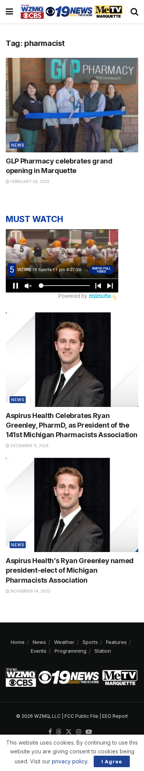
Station (102, 651)
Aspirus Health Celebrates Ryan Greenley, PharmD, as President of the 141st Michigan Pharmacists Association (71, 425)
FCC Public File (81, 716)
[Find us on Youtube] (89, 732)
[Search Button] (134, 11)
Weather (64, 642)
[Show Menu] (9, 11)
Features (116, 642)
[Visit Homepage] (72, 11)
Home (18, 642)
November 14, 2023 (29, 591)
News (17, 145)
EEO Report (115, 716)
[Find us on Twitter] (69, 732)
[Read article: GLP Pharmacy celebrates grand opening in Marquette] (72, 105)
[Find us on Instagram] (78, 732)
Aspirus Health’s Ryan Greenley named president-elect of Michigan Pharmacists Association (70, 570)
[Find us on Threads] (58, 732)
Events (38, 651)
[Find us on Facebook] (50, 732)
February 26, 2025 (29, 181)
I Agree (111, 761)
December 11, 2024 (29, 445)
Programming (70, 651)
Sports (90, 642)
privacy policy (69, 761)
